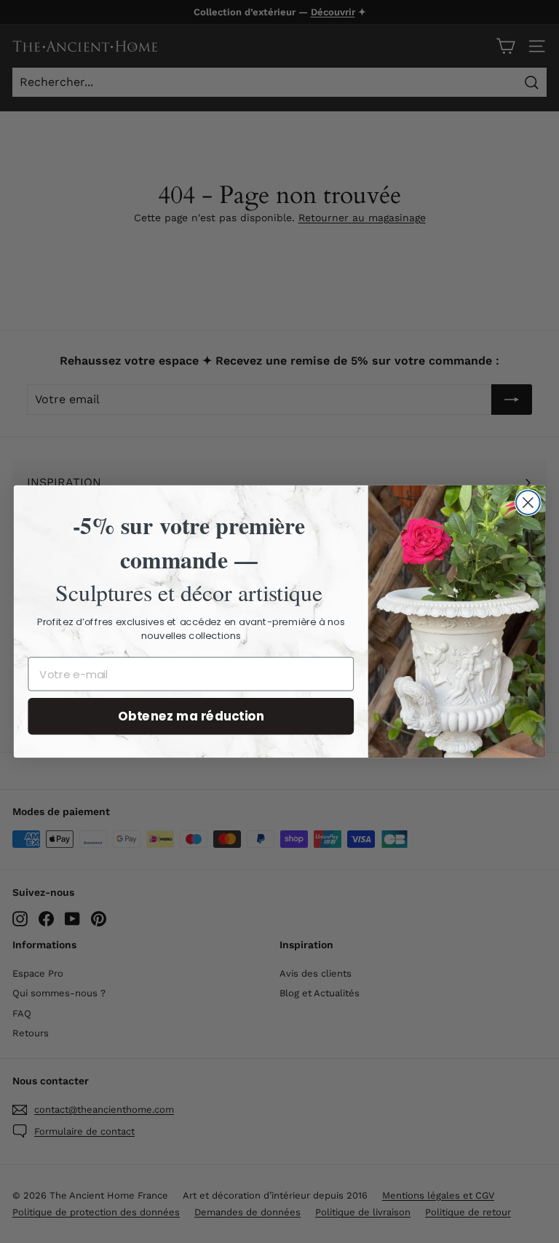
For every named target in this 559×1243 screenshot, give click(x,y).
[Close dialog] (528, 503)
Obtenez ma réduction (191, 715)
